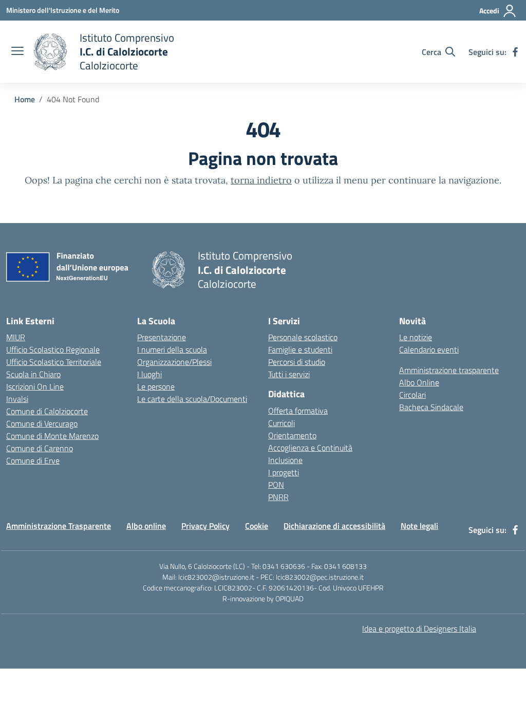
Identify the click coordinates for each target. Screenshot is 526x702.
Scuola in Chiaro (33, 374)
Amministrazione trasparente (449, 370)
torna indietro (261, 180)
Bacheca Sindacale (431, 407)
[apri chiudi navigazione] (17, 52)
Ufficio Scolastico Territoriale (53, 362)
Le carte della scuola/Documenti (192, 399)
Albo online (146, 526)
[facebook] (515, 52)
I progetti (283, 472)
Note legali (419, 526)
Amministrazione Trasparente (58, 526)
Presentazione (161, 337)
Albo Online (419, 382)
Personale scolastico (302, 337)
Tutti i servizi (289, 374)
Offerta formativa (298, 410)
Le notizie (415, 337)
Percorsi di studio (296, 362)
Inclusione (285, 460)
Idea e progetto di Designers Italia (419, 628)
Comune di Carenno (39, 448)
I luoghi (149, 374)
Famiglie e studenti (300, 349)
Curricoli (281, 423)
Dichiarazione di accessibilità (334, 526)
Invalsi (17, 399)
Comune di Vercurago (42, 423)
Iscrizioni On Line (35, 386)
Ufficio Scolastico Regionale (53, 349)
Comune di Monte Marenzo (52, 436)
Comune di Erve (33, 460)
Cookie (256, 526)
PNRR (278, 497)
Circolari (412, 395)
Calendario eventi (429, 349)
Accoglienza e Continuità (310, 447)
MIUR (15, 337)
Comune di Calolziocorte (47, 411)
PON (276, 484)
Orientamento (292, 435)
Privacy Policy (205, 526)
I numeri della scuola (172, 349)
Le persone (156, 386)
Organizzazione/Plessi (174, 362)
